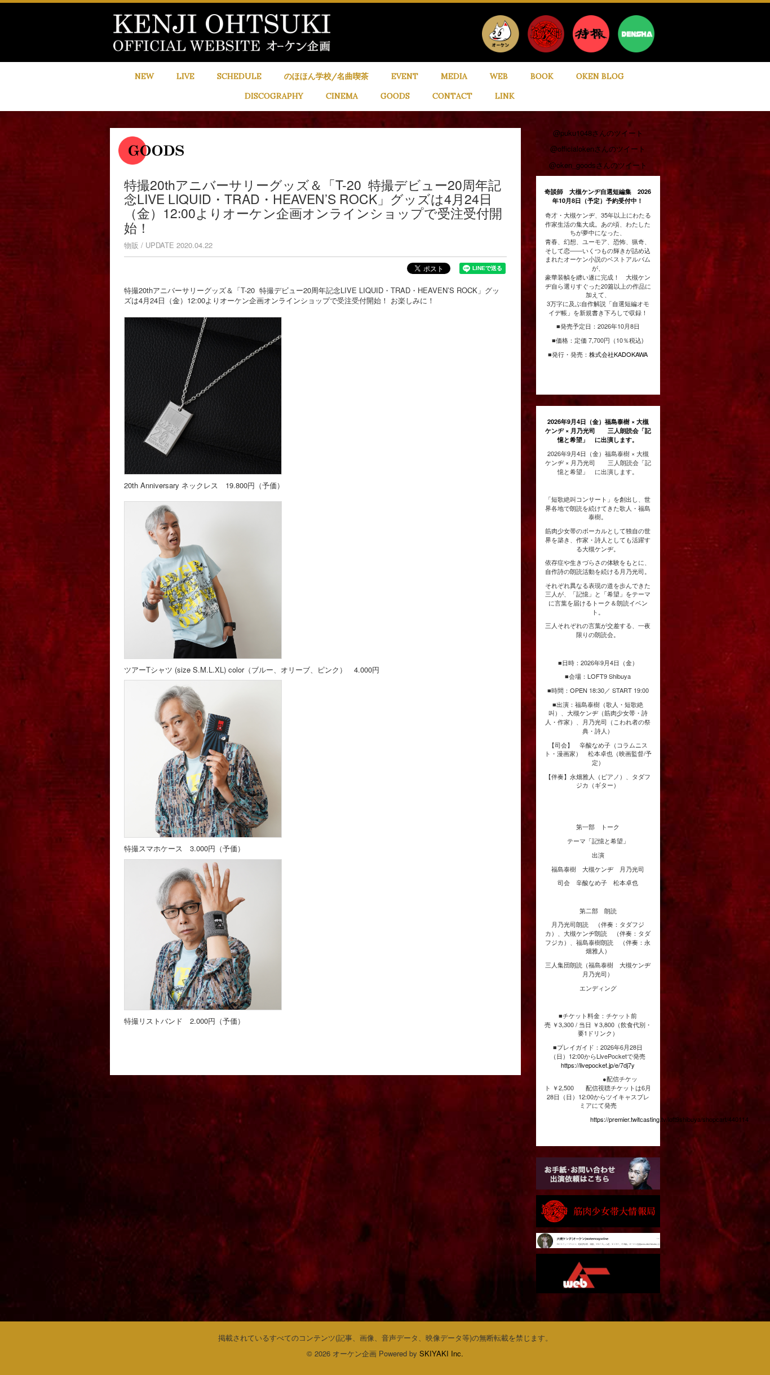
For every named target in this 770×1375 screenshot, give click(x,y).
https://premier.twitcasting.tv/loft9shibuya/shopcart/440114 (669, 1119)
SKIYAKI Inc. (441, 1353)
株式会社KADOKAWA (618, 354)
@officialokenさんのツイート (597, 148)
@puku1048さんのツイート (598, 132)
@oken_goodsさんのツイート (598, 165)
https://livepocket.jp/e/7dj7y (598, 1064)
